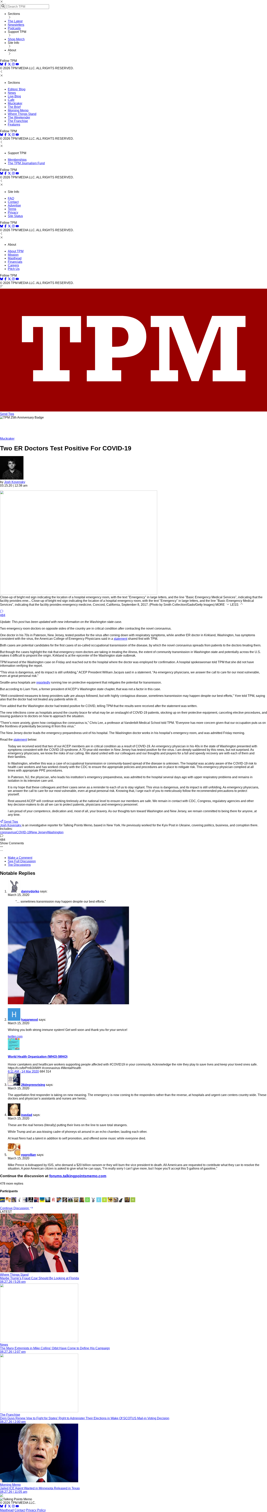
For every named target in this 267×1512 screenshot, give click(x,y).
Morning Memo (18, 110)
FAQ (11, 198)
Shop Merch (16, 39)
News (12, 92)
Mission (13, 254)
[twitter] (9, 1506)
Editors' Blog (16, 89)
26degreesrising (33, 1084)
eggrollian (28, 1154)
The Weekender (19, 117)
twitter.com (15, 1036)
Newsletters (16, 24)
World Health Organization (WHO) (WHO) (37, 1056)
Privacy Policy (36, 1510)
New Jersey (39, 832)
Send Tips (7, 414)
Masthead (15, 258)
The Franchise (18, 121)
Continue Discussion (15, 1208)
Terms (12, 209)
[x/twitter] (10, 64)
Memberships (17, 159)
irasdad (26, 1115)
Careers (13, 265)
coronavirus (8, 832)
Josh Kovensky (14, 482)
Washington (55, 832)
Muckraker (15, 103)
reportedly (43, 682)
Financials (15, 261)
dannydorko (30, 891)
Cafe (11, 100)
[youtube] (17, 64)
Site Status (15, 216)
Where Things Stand (22, 114)
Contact (13, 202)
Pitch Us (14, 268)
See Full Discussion (22, 861)
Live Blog (14, 96)
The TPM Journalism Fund (26, 163)
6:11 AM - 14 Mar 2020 (23, 1071)
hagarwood (29, 1019)
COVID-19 (23, 832)
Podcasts (14, 28)
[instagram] (13, 64)
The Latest (15, 21)
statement (120, 638)
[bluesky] (1, 64)
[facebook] (5, 64)
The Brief (14, 107)
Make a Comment (20, 857)
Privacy (13, 212)
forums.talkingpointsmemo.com (77, 1176)
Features (14, 124)
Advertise (14, 205)
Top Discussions (19, 864)
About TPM (15, 251)
